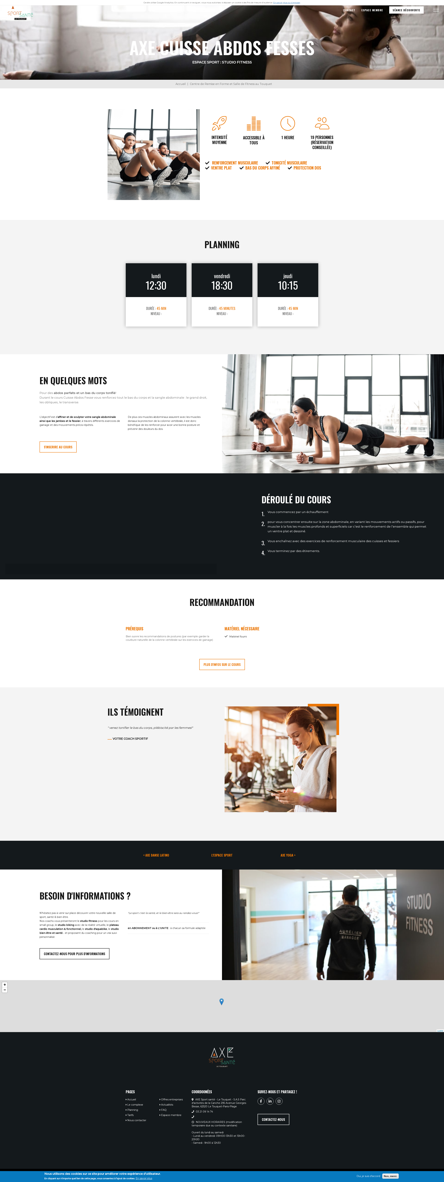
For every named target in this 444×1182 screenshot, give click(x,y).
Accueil (181, 84)
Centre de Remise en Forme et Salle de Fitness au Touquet (231, 84)
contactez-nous (273, 1119)
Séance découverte (406, 10)
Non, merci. (390, 1176)
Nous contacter (136, 1120)
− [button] (5, 990)
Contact (349, 10)
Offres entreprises (172, 1099)
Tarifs (130, 1115)
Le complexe (135, 1104)
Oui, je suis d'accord (368, 1176)
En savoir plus (144, 1178)
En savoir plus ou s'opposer (286, 2)
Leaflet (440, 1030)
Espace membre (372, 10)
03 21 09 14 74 (204, 1111)
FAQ (163, 1109)
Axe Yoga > (288, 855)
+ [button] (5, 985)
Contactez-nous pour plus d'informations (74, 953)
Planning (132, 1109)
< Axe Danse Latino (156, 855)
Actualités (167, 1104)
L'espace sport (222, 855)
